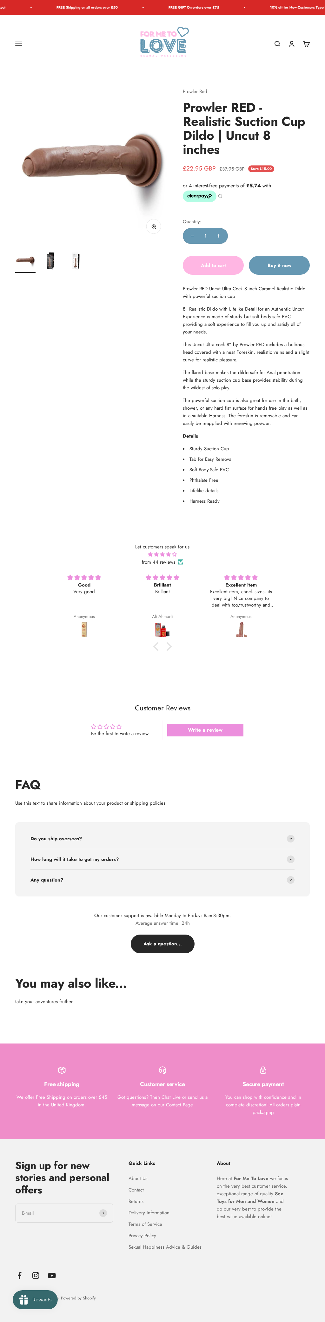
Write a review (205, 730)
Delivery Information (149, 1212)
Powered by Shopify (78, 1298)
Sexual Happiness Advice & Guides (165, 1247)
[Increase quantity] (218, 236)
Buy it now (279, 265)
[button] (157, 646)
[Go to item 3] (76, 262)
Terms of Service (145, 1224)
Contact (136, 1189)
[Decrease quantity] (192, 236)
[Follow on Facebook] (19, 1275)
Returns (136, 1201)
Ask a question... (162, 943)
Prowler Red (195, 91)
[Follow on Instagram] (35, 1275)
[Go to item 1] (25, 262)
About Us (138, 1178)
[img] (162, 554)
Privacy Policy (142, 1235)
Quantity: (192, 221)
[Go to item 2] (51, 262)
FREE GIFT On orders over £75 (179, 7)
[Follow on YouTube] (52, 1275)
